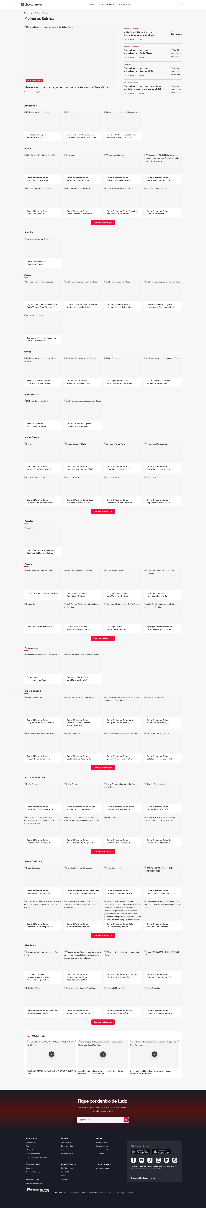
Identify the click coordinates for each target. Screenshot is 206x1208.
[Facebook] (133, 1160)
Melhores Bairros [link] (41, 13)
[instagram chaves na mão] (158, 1160)
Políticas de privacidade (123, 1193)
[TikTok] (149, 1160)
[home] (37, 1190)
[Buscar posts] (181, 4)
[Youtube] (141, 1160)
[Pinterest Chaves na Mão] (174, 1160)
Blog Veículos (124, 4)
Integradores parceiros (35, 1150)
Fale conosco (31, 1146)
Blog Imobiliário (105, 4)
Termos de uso (105, 1193)
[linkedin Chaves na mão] (166, 1160)
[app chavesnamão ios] (161, 1152)
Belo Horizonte (131, 82)
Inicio (92, 4)
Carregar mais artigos (103, 223)
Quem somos (31, 1142)
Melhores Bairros (132, 28)
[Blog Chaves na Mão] (31, 4)
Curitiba (127, 64)
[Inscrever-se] (126, 1119)
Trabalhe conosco (33, 1154)
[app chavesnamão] (140, 1152)
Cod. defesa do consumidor (37, 1157)
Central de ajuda (102, 1168)
